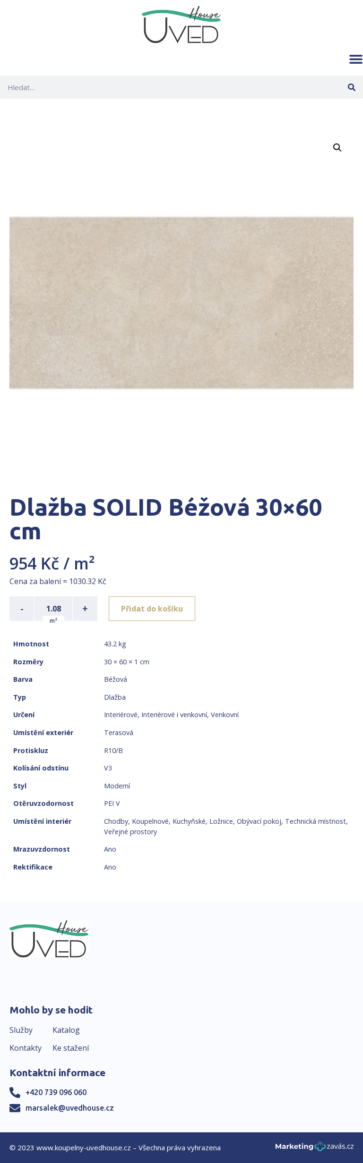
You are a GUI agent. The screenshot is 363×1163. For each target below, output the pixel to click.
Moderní (117, 785)
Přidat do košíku (152, 608)
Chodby (116, 821)
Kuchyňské (189, 821)
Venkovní (225, 714)
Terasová (118, 732)
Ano (110, 849)
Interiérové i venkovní (174, 714)
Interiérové (121, 714)
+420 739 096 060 (56, 1092)
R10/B (113, 750)
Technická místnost (315, 821)
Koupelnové (150, 821)
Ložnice (221, 821)
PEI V (112, 803)
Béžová (115, 679)
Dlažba (115, 697)
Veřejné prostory (130, 831)
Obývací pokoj (259, 821)
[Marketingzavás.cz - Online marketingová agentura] (315, 1149)
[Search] (351, 87)
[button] (356, 59)
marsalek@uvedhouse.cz (70, 1108)
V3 (108, 767)
